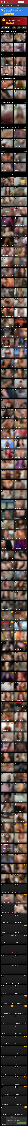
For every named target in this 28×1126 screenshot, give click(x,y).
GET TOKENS (10, 22)
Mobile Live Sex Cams (7, 102)
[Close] (25, 18)
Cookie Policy (16, 1120)
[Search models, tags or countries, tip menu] (26, 5)
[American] (14, 27)
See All (25, 31)
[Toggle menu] (1, 2)
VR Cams (4, 151)
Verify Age (9, 14)
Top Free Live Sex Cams (8, 55)
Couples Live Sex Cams (8, 78)
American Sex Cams (10, 31)
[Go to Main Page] (8, 2)
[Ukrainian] (19, 27)
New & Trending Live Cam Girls (10, 127)
